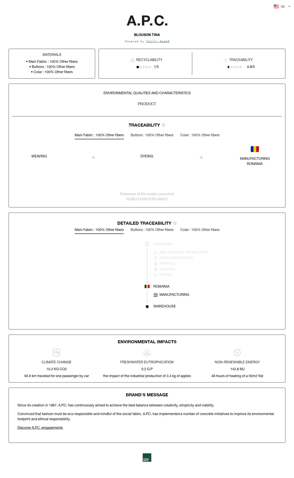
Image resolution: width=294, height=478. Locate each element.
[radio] (137, 67)
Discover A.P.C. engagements (40, 427)
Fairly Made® (157, 41)
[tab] (99, 135)
